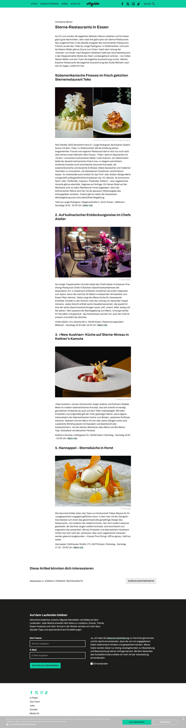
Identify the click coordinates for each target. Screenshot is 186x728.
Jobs (32, 705)
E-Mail (33, 650)
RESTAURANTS (74, 581)
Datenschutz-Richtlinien (57, 721)
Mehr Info (88, 205)
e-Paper (34, 697)
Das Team (35, 701)
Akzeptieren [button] (165, 722)
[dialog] (93, 722)
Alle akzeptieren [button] (136, 722)
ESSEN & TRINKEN (55, 581)
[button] (62, 724)
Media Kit (34, 713)
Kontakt (33, 709)
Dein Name (36, 638)
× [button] (183, 719)
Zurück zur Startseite (141, 581)
